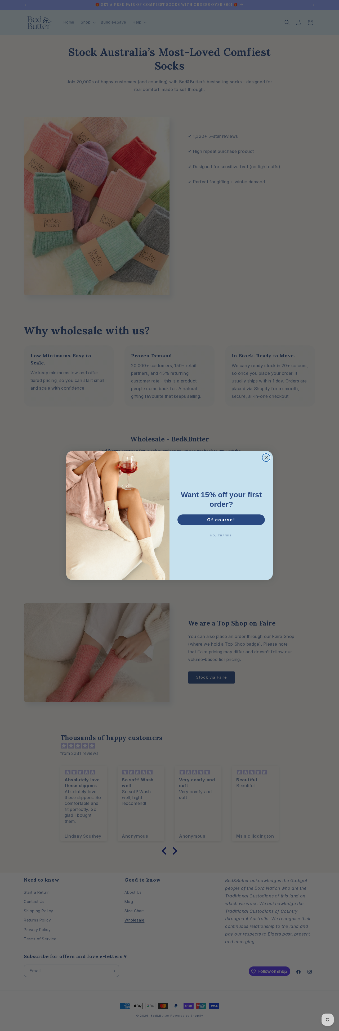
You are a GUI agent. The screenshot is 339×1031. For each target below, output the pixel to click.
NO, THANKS (221, 535)
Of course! (221, 519)
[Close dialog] (266, 458)
